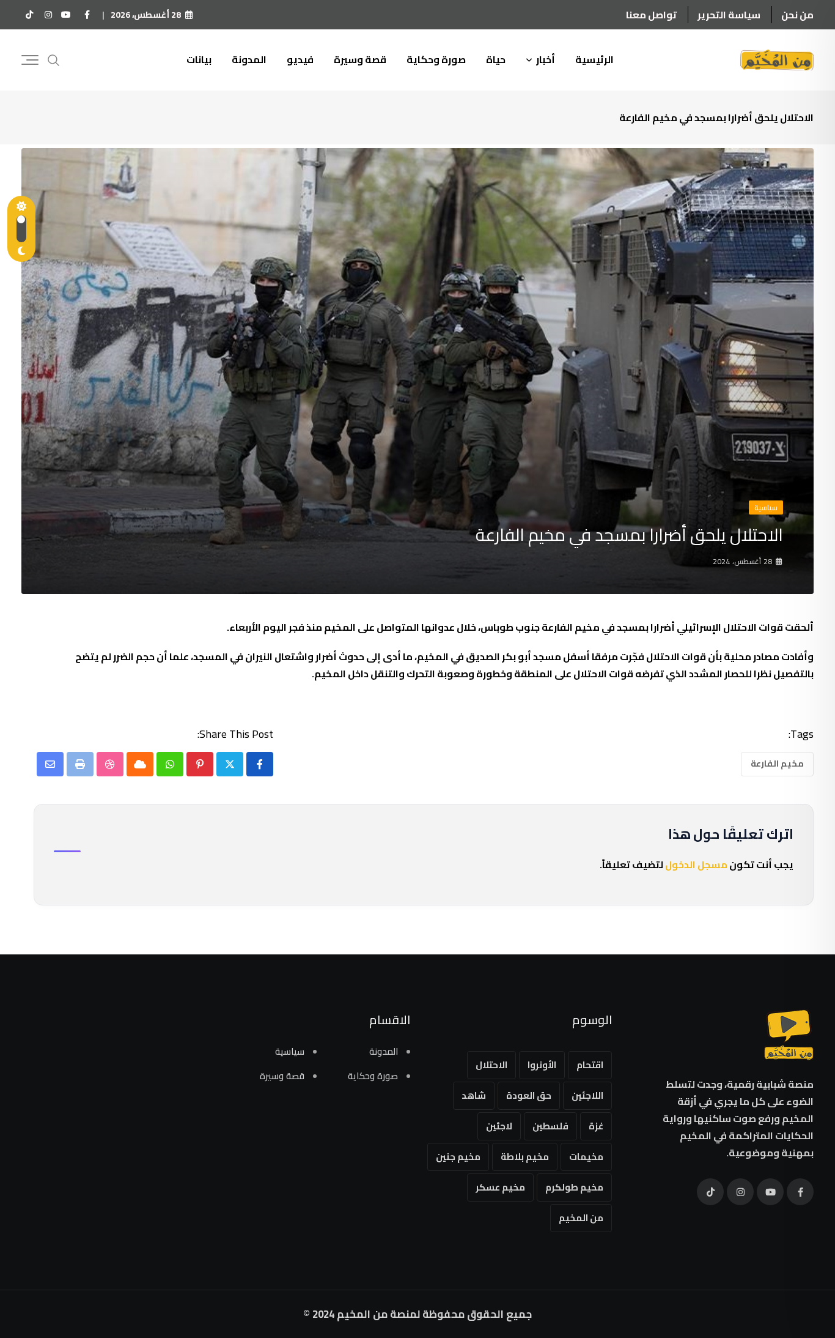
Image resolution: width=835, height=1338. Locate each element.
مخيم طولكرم (574, 1187)
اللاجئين (587, 1095)
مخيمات (586, 1156)
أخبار (545, 59)
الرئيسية (594, 59)
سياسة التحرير (728, 15)
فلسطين (550, 1126)
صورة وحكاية (436, 59)
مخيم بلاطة (525, 1156)
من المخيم (581, 1218)
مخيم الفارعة (777, 763)
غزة (596, 1126)
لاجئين (499, 1126)
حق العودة (528, 1095)
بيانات (199, 59)
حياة (496, 59)
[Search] (54, 59)
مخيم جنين (458, 1156)
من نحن (797, 15)
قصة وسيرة (360, 59)
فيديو (300, 59)
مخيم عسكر (500, 1187)
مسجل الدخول (696, 864)
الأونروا (542, 1065)
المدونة (249, 59)
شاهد (474, 1095)
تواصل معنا (651, 15)
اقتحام (589, 1065)
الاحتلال (491, 1065)
